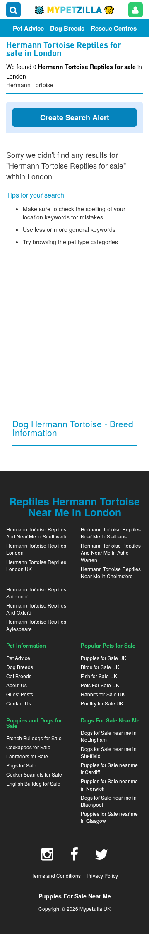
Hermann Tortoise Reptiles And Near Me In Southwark (36, 533)
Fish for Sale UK (99, 675)
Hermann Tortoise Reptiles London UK (36, 565)
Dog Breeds (19, 666)
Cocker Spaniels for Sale (34, 774)
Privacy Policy (102, 875)
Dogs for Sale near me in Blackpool (109, 801)
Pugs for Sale (21, 765)
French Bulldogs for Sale (34, 737)
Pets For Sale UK (100, 685)
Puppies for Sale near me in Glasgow (109, 817)
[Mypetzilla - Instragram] (47, 857)
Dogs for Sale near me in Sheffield (109, 752)
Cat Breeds (18, 675)
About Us (16, 685)
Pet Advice (18, 657)
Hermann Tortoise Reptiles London (36, 549)
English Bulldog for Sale (33, 783)
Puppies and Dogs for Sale (34, 722)
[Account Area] (135, 9)
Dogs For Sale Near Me (110, 720)
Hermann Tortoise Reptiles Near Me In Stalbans (111, 533)
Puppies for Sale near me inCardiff (109, 768)
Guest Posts (19, 694)
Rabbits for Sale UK (103, 694)
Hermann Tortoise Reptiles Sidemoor (36, 593)
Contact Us (18, 703)
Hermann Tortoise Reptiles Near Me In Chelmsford (111, 572)
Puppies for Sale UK (103, 657)
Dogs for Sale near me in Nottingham (109, 736)
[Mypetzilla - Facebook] (74, 857)
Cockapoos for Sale (28, 747)
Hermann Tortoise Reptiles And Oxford (36, 609)
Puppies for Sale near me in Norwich (109, 784)
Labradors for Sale (27, 756)
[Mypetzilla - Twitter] (101, 857)
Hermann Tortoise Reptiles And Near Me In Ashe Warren (111, 552)
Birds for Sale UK (100, 666)
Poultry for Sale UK (102, 703)
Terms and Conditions (56, 875)
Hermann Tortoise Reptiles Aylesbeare (36, 625)
